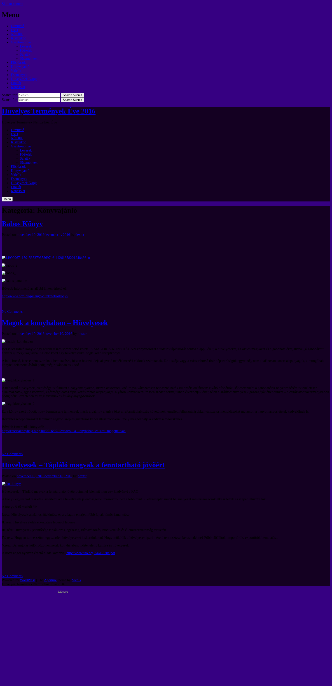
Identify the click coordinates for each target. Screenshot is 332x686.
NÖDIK (17, 34)
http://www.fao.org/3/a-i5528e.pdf (90, 553)
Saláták (25, 54)
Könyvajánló (20, 67)
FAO (14, 30)
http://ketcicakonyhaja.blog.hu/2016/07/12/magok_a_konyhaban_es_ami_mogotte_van (64, 431)
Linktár (16, 83)
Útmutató (17, 26)
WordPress (27, 580)
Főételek (26, 50)
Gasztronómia (21, 42)
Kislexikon (18, 38)
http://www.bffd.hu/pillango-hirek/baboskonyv (35, 296)
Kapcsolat (18, 87)
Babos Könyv (22, 224)
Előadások (18, 62)
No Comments (12, 311)
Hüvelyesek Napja (24, 79)
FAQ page (63, 591)
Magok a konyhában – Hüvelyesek (55, 323)
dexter (79, 235)
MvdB (76, 580)
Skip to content (12, 4)
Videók (16, 71)
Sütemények (28, 58)
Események (19, 75)
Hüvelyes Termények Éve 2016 (49, 111)
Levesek (26, 46)
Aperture (50, 580)
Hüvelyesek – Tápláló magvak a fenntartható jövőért (83, 465)
